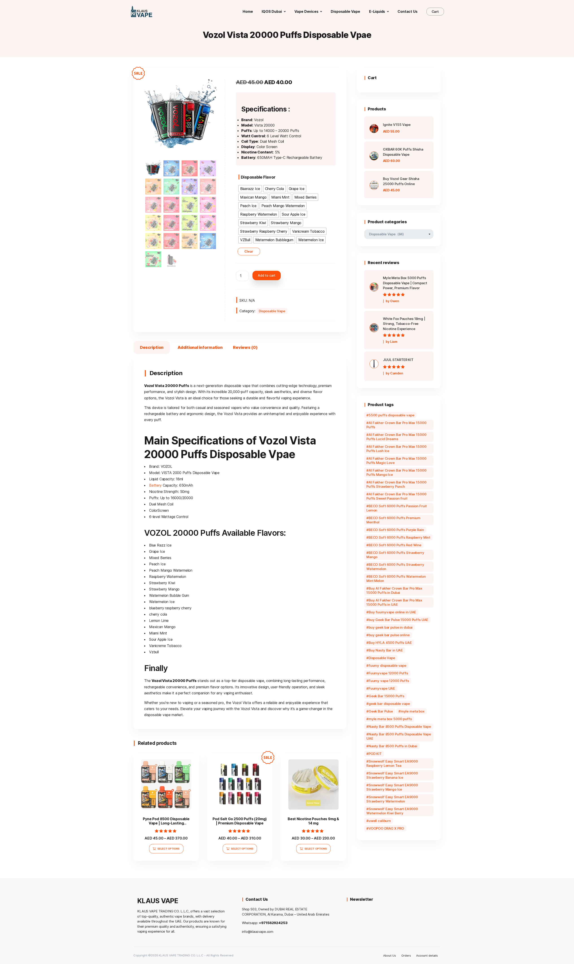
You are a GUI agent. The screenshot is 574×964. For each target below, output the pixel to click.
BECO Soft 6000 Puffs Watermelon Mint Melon (396, 578)
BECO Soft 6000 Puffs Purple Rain (396, 530)
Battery (155, 485)
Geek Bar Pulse (381, 711)
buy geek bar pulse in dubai (391, 627)
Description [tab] (151, 347)
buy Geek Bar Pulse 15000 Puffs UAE (398, 620)
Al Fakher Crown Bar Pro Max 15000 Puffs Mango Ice (396, 472)
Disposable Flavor (258, 177)
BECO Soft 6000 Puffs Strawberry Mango (395, 555)
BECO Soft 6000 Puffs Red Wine (395, 545)
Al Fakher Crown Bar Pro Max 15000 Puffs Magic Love (396, 460)
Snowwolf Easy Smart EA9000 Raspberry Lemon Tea (392, 763)
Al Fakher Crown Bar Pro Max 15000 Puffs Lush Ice (396, 448)
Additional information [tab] (200, 347)
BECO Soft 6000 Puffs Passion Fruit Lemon (396, 508)
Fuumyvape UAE (382, 688)
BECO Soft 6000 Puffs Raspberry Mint (399, 537)
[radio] (250, 188)
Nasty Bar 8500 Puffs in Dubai (393, 746)
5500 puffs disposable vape (391, 415)
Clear (248, 251)
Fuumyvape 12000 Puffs (388, 673)
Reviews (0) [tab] (245, 347)
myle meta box (412, 711)
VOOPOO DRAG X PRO (386, 828)
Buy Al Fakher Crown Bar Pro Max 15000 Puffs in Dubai (394, 590)
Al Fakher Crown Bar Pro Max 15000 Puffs (396, 425)
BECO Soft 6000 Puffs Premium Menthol (393, 520)
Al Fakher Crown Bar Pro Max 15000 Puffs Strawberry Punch (396, 484)
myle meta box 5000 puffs (390, 719)
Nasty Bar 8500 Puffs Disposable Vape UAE (398, 736)
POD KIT (375, 754)
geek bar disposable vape (389, 704)
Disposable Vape (272, 311)
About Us (389, 955)
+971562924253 (273, 923)
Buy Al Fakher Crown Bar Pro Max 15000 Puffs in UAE (394, 602)
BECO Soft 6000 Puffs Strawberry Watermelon (395, 566)
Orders (406, 955)
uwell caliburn (380, 821)
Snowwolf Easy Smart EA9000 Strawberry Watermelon (392, 799)
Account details (427, 955)
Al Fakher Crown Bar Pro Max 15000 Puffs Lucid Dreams (396, 437)
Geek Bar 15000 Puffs (386, 696)
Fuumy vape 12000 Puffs (389, 681)
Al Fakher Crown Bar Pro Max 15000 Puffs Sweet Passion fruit (396, 496)
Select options (168, 848)
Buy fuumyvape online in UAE (392, 612)
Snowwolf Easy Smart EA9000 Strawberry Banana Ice (392, 775)
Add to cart (266, 275)
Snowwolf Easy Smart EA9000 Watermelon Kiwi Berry (392, 811)
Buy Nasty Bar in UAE (386, 650)
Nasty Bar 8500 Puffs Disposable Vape (400, 726)
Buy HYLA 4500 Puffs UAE (390, 642)
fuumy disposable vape (387, 665)
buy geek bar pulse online (389, 635)
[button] (209, 87)
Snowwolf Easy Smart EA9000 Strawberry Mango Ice (392, 787)
